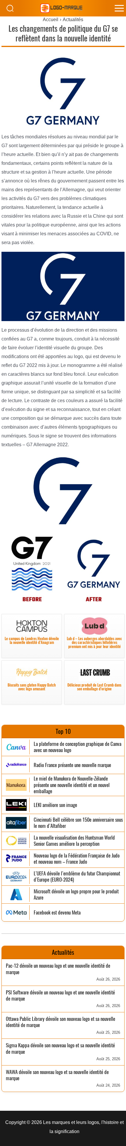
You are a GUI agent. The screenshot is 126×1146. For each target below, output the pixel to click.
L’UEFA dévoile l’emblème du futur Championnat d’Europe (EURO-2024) (77, 876)
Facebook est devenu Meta (57, 913)
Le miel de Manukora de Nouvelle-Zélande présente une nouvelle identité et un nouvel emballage (72, 785)
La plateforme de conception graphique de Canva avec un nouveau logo (77, 747)
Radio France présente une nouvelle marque (72, 765)
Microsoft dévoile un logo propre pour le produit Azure (76, 894)
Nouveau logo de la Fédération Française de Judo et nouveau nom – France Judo (77, 859)
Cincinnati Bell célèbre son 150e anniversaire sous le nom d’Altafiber (78, 823)
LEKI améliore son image (55, 805)
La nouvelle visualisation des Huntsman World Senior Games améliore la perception (74, 841)
